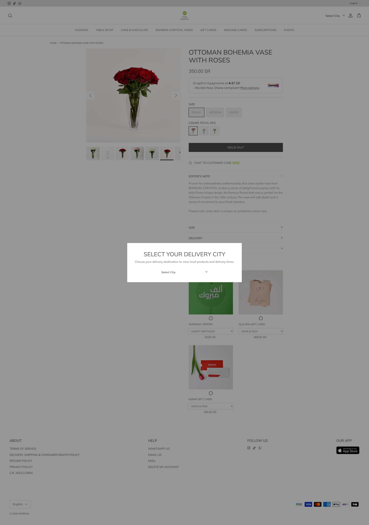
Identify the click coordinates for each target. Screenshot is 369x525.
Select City (168, 272)
